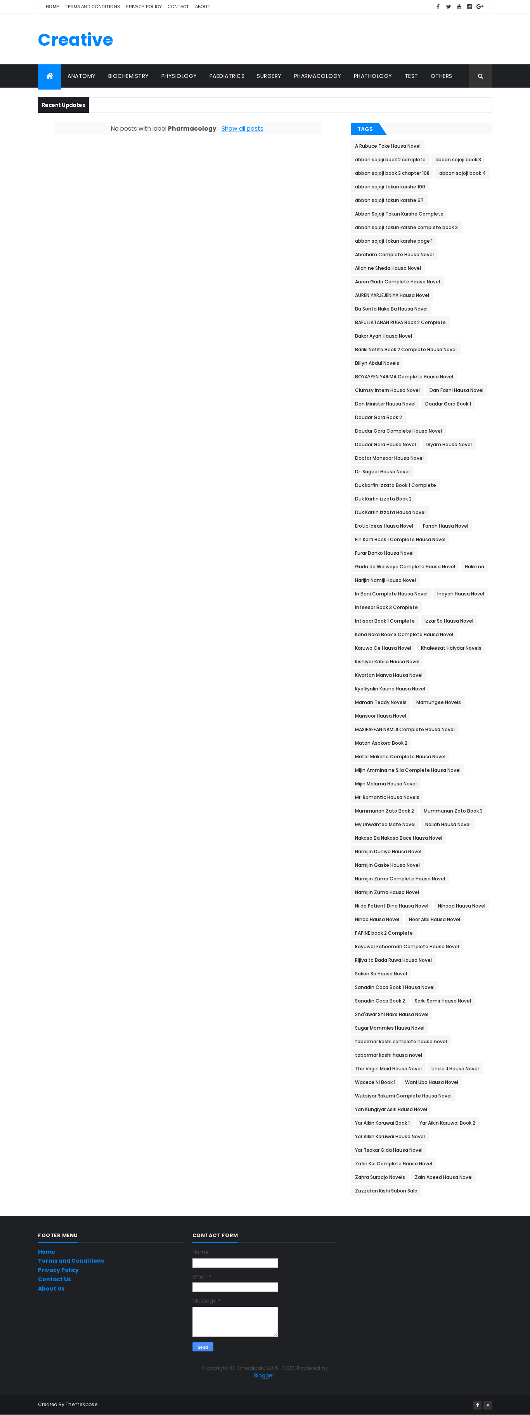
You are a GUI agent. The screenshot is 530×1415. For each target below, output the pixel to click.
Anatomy (82, 76)
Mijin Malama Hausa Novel (386, 783)
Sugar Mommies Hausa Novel (389, 1028)
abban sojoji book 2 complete (390, 159)
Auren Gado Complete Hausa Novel (397, 281)
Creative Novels (75, 51)
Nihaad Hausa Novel (461, 905)
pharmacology (317, 76)
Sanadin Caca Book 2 (380, 1000)
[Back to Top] (487, 1405)
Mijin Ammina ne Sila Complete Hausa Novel (408, 770)
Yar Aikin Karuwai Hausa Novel (390, 1136)
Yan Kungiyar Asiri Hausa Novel (391, 1109)
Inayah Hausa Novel (460, 593)
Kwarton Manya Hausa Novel (389, 675)
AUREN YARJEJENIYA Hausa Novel (392, 295)
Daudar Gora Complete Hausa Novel (398, 431)
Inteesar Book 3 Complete (386, 607)
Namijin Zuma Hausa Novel (387, 892)
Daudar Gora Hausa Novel (385, 444)
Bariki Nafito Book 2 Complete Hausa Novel (406, 349)
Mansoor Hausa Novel (380, 716)
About (203, 6)
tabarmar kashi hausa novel (388, 1055)
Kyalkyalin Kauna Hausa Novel (390, 688)
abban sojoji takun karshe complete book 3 (406, 227)
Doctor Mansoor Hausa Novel (389, 458)
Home (52, 6)
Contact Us (54, 1279)
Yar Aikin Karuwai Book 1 (382, 1123)
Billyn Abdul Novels (377, 363)
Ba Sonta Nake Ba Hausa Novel (391, 308)
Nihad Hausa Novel (377, 919)
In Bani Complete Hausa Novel (391, 593)
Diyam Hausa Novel (449, 444)
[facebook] (438, 7)
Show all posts (242, 128)
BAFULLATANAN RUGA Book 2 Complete (400, 322)
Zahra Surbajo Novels (380, 1177)
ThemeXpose (81, 1404)
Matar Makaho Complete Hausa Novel (400, 756)
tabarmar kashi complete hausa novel (401, 1041)
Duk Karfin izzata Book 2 (383, 498)
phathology (373, 76)
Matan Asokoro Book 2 (381, 743)
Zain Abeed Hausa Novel (444, 1177)
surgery (269, 76)
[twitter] (448, 7)
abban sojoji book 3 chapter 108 (392, 173)
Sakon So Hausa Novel (381, 973)
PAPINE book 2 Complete (384, 933)
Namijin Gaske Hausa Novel (387, 865)
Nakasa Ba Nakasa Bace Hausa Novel (398, 838)
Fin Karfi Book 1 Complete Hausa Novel (400, 539)
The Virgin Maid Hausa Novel (388, 1068)
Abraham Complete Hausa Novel (394, 254)
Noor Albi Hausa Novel (434, 919)
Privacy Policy (144, 6)
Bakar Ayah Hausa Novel (383, 336)
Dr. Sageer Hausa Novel (382, 471)
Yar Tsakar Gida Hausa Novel (389, 1150)
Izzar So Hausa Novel (448, 621)
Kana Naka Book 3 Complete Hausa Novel (404, 634)
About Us (51, 1288)
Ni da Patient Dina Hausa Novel (391, 905)
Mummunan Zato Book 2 (384, 811)
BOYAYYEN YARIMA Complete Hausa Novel (404, 376)
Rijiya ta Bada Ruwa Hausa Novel (393, 960)
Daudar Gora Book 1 (448, 403)
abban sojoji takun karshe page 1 (394, 241)
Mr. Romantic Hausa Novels (387, 797)
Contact (178, 6)
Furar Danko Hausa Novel (384, 553)
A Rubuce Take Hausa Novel (388, 146)
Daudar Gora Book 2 (378, 417)
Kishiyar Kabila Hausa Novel (387, 661)
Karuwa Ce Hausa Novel (383, 648)
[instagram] (469, 7)
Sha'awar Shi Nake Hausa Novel (391, 1014)
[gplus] (480, 7)
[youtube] (459, 7)
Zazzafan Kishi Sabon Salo (386, 1190)
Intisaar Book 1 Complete (385, 621)
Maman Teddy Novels (381, 702)
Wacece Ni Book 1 (375, 1082)
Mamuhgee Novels (438, 702)
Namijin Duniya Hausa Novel (388, 851)
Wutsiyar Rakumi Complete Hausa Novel (403, 1095)
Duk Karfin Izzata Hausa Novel (390, 512)
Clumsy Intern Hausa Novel (387, 390)
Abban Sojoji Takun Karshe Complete (399, 214)
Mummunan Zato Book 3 (453, 811)
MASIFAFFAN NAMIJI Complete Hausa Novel (405, 729)
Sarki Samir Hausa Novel (443, 1000)
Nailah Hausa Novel (448, 824)
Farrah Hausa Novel (445, 526)
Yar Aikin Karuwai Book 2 (447, 1123)
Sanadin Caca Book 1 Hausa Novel (395, 987)
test (411, 76)
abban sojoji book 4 (462, 173)
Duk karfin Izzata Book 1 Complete (395, 485)
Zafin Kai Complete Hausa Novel (393, 1163)
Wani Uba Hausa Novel (431, 1082)
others (441, 76)
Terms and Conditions (92, 6)
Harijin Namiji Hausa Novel (385, 580)
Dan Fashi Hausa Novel (456, 390)
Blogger (264, 1375)
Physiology (179, 76)
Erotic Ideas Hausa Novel (384, 526)
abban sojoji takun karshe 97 (389, 200)
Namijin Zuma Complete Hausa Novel (400, 878)
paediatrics (227, 76)
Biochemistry (128, 76)
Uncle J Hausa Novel (455, 1068)
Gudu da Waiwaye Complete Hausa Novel (405, 566)
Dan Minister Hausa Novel (385, 403)
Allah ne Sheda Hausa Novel (388, 268)
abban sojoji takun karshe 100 (390, 186)
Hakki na (474, 566)
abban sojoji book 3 (458, 159)
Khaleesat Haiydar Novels (451, 648)
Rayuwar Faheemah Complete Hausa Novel (407, 946)
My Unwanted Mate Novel (385, 824)
